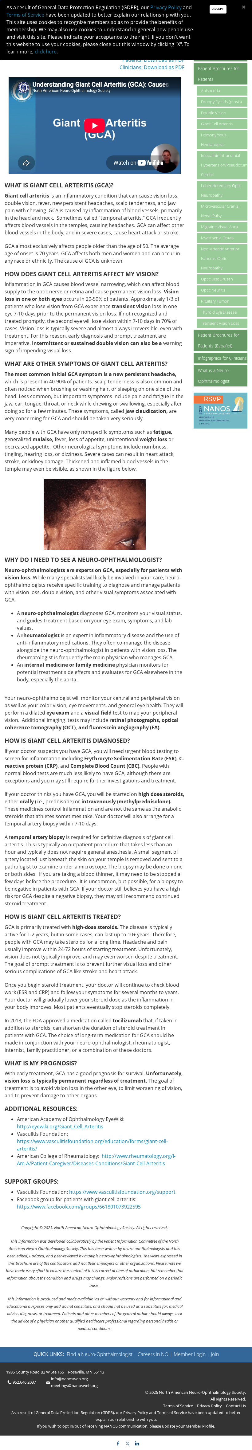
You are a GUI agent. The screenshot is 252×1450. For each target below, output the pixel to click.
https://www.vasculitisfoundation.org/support (122, 1192)
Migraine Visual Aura (219, 226)
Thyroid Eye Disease (219, 312)
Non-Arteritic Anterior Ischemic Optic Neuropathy (220, 258)
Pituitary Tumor (215, 301)
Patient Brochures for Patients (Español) (218, 340)
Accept (218, 8)
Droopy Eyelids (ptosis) (221, 101)
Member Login (190, 1354)
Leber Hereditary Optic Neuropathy (221, 190)
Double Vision (213, 113)
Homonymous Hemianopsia (213, 139)
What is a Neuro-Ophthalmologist (214, 375)
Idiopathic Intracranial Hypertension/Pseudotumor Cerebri (224, 165)
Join (215, 1354)
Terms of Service (178, 1406)
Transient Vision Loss (220, 323)
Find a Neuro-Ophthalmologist (99, 1354)
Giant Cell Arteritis (217, 124)
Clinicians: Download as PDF (152, 67)
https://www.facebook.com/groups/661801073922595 (79, 1206)
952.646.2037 (24, 1382)
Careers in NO (153, 1354)
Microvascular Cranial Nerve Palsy (220, 210)
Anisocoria (210, 90)
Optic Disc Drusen (217, 279)
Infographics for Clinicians (222, 358)
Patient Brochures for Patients (218, 73)
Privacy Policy (209, 1406)
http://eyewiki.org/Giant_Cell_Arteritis (60, 1126)
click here (46, 51)
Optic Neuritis (213, 290)
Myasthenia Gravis (217, 238)
